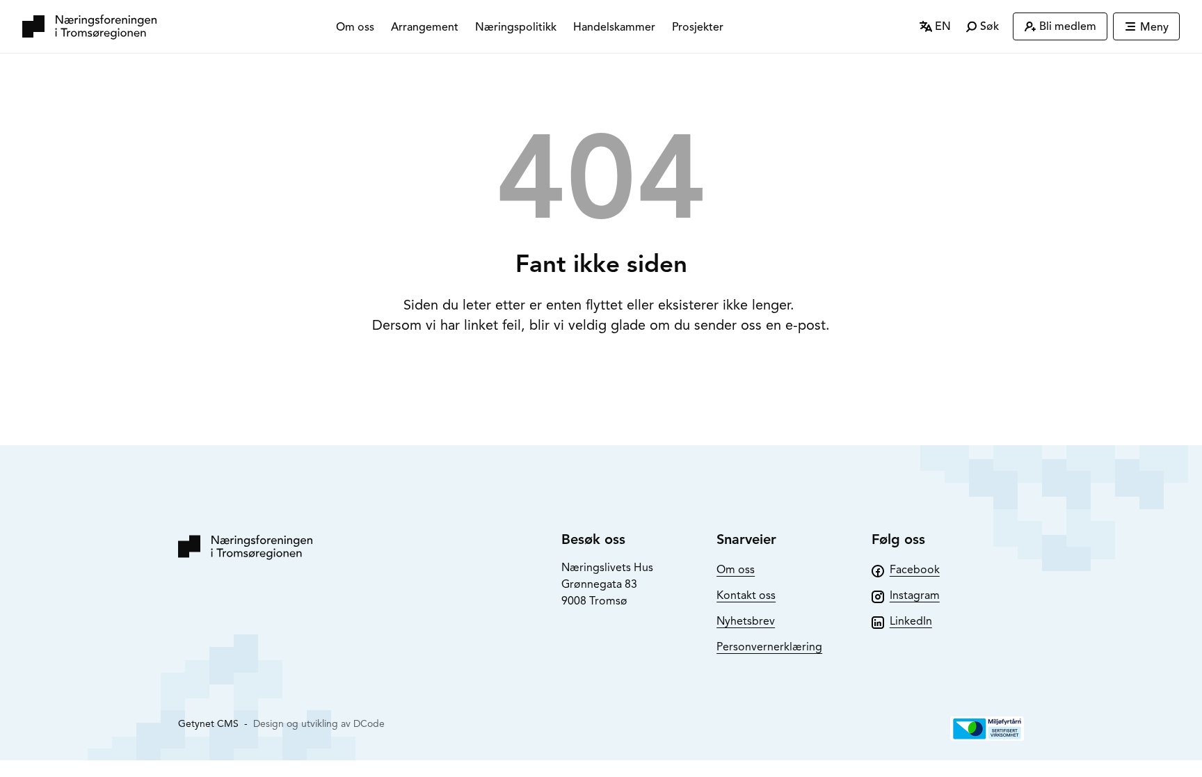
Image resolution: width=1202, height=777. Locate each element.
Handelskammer (614, 27)
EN (941, 26)
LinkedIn (911, 621)
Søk (988, 26)
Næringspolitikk (515, 27)
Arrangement (424, 27)
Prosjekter (697, 27)
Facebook (915, 570)
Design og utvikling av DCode (319, 724)
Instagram (915, 595)
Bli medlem (1067, 26)
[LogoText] (89, 26)
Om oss (355, 27)
